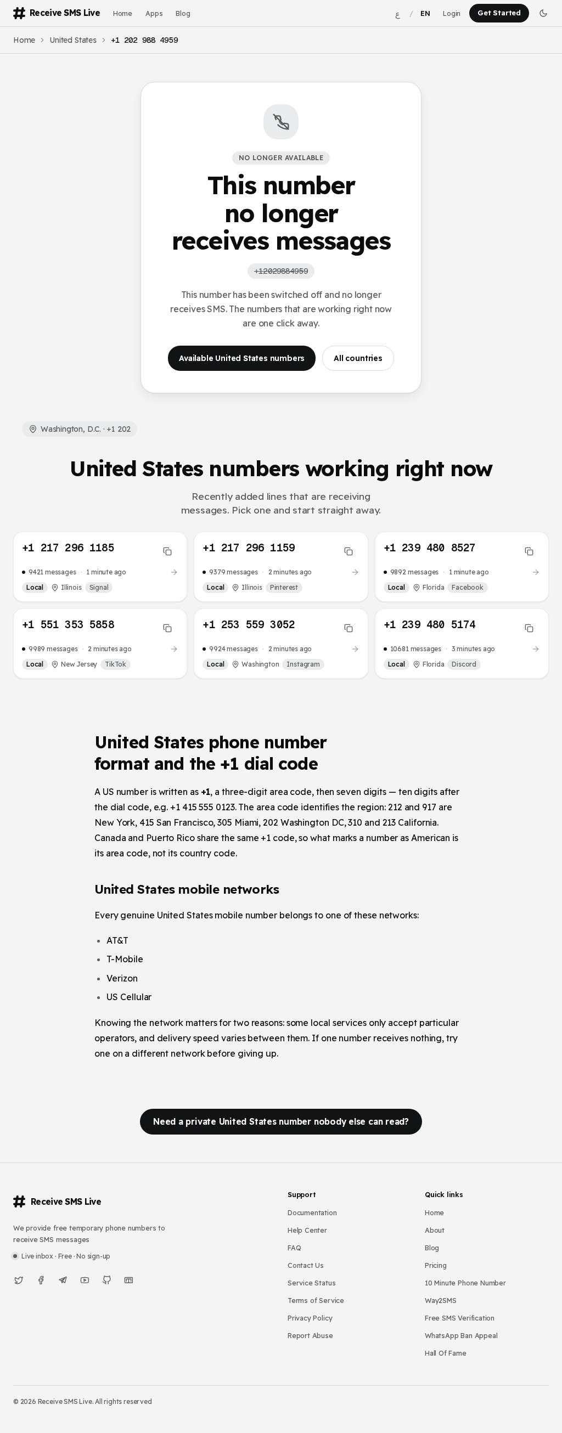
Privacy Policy (310, 1317)
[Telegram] (62, 1280)
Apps (153, 13)
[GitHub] (106, 1280)
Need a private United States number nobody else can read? (281, 1121)
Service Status (311, 1282)
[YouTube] (84, 1280)
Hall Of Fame (446, 1353)
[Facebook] (40, 1280)
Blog (183, 13)
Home (122, 13)
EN (425, 13)
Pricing (436, 1265)
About (435, 1230)
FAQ (294, 1247)
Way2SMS (441, 1300)
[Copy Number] (167, 551)
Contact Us (306, 1265)
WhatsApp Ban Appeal (461, 1335)
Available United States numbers (242, 358)
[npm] (128, 1280)
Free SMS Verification (459, 1317)
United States (73, 40)
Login (451, 13)
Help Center (307, 1230)
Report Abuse (310, 1335)
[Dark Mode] (543, 13)
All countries (358, 358)
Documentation (312, 1212)
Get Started (499, 12)
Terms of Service (316, 1300)
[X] (19, 1280)
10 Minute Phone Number (465, 1282)
